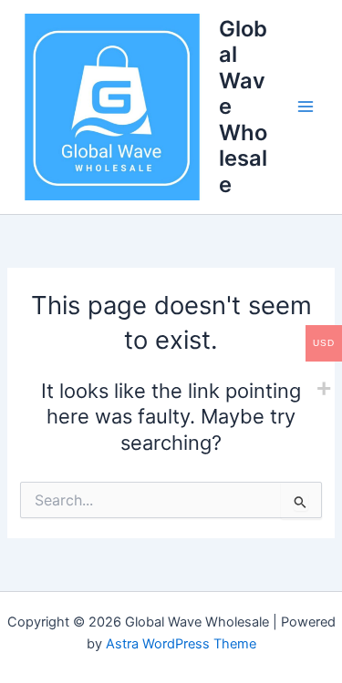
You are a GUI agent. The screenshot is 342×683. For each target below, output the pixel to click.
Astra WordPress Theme (181, 644)
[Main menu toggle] (305, 106)
